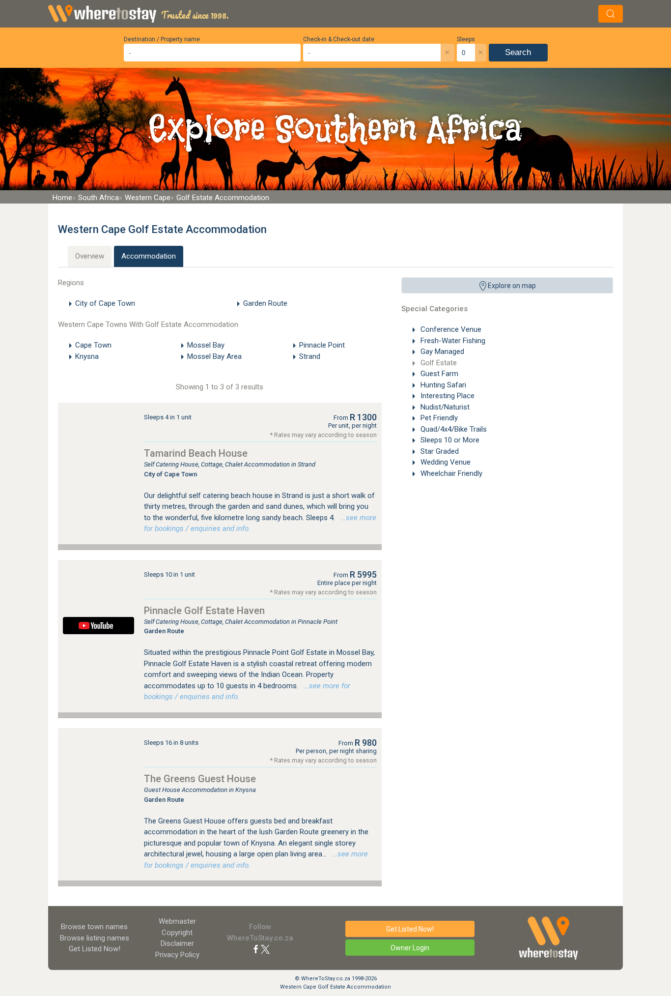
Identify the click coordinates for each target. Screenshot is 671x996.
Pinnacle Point (322, 345)
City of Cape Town (105, 303)
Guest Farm (438, 373)
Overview (89, 256)
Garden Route (265, 303)
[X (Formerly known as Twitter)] (265, 948)
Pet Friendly (438, 417)
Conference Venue (450, 329)
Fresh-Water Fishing (452, 340)
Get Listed (94, 948)
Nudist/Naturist (444, 407)
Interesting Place (447, 395)
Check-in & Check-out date (338, 39)
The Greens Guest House (200, 779)
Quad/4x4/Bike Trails (453, 429)
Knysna (87, 356)
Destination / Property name (162, 39)
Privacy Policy (177, 954)
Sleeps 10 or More (449, 440)
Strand (309, 356)
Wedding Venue (445, 462)
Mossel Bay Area (214, 356)
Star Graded (439, 451)
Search (518, 52)
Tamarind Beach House (196, 453)
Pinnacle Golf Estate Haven (204, 610)
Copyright (177, 932)
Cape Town (93, 345)
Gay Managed (441, 351)
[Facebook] (256, 948)
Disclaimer (177, 943)
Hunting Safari (442, 385)
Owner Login (410, 948)
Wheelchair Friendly (450, 473)
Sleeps (466, 39)
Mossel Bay (205, 345)
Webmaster (177, 921)
